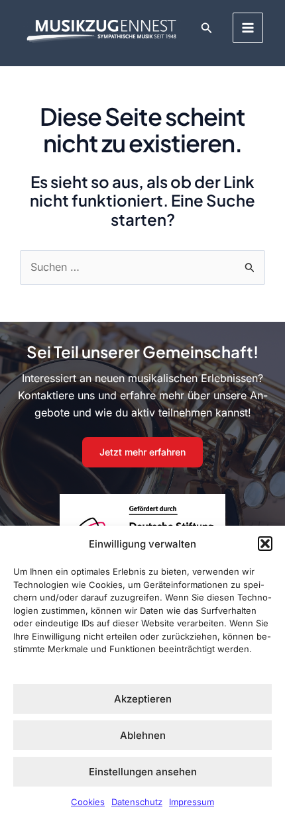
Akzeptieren (143, 699)
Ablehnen (143, 735)
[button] (265, 543)
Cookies (88, 802)
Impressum (191, 802)
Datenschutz (136, 802)
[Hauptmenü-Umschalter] (248, 28)
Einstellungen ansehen (143, 771)
